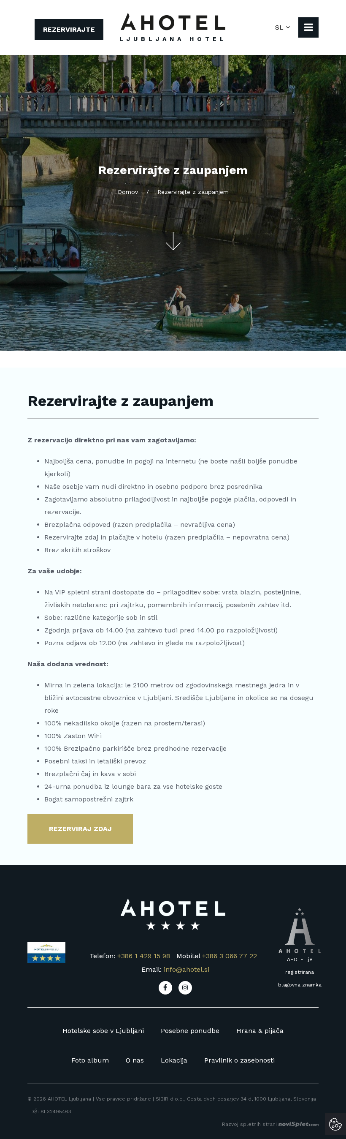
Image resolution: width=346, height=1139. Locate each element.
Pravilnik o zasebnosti (239, 1060)
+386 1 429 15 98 (143, 956)
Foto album (90, 1060)
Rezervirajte (69, 29)
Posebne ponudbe (190, 1031)
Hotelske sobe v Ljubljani (103, 1031)
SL (280, 27)
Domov (128, 191)
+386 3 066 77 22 (229, 956)
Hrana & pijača (260, 1031)
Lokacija (174, 1060)
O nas (135, 1060)
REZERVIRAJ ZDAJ (80, 829)
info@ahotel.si (186, 969)
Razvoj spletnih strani (250, 1124)
